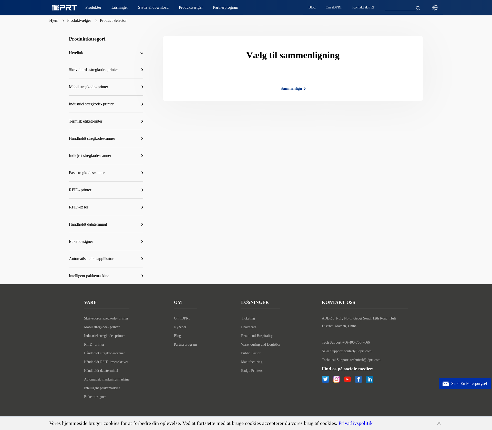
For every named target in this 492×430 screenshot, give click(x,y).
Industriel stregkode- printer (104, 336)
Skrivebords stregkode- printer (106, 318)
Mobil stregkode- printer (102, 327)
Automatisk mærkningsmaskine (106, 379)
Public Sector (251, 353)
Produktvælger (79, 20)
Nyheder (180, 327)
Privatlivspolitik (356, 423)
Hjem (53, 20)
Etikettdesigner (95, 397)
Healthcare (249, 327)
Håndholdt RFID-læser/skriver (106, 362)
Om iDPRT (182, 318)
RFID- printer (94, 344)
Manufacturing (251, 362)
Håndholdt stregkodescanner (104, 353)
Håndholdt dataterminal (101, 371)
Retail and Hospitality (257, 336)
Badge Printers (251, 371)
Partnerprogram (185, 344)
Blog (177, 336)
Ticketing (248, 318)
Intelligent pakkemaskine (102, 388)
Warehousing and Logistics (260, 344)
